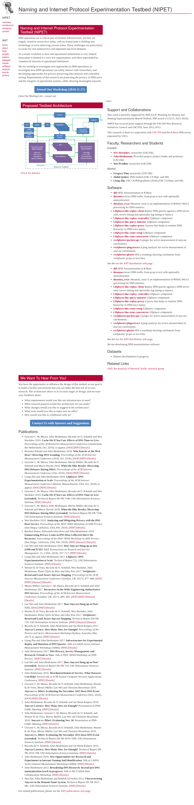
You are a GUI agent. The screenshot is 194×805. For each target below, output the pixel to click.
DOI (69, 447)
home (5, 44)
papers (5, 57)
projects (6, 69)
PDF (76, 447)
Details (85, 447)
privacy (5, 75)
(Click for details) (30, 173)
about (5, 47)
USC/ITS (157, 132)
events (5, 72)
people (5, 53)
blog (4, 50)
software (6, 66)
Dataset (81, 542)
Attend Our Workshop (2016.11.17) (60, 89)
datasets (6, 60)
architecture (8, 25)
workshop (7, 28)
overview (6, 22)
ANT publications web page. (76, 791)
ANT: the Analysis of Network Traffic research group (135, 368)
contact (5, 31)
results (5, 63)
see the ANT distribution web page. (134, 263)
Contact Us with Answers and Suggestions (60, 423)
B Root (174, 132)
